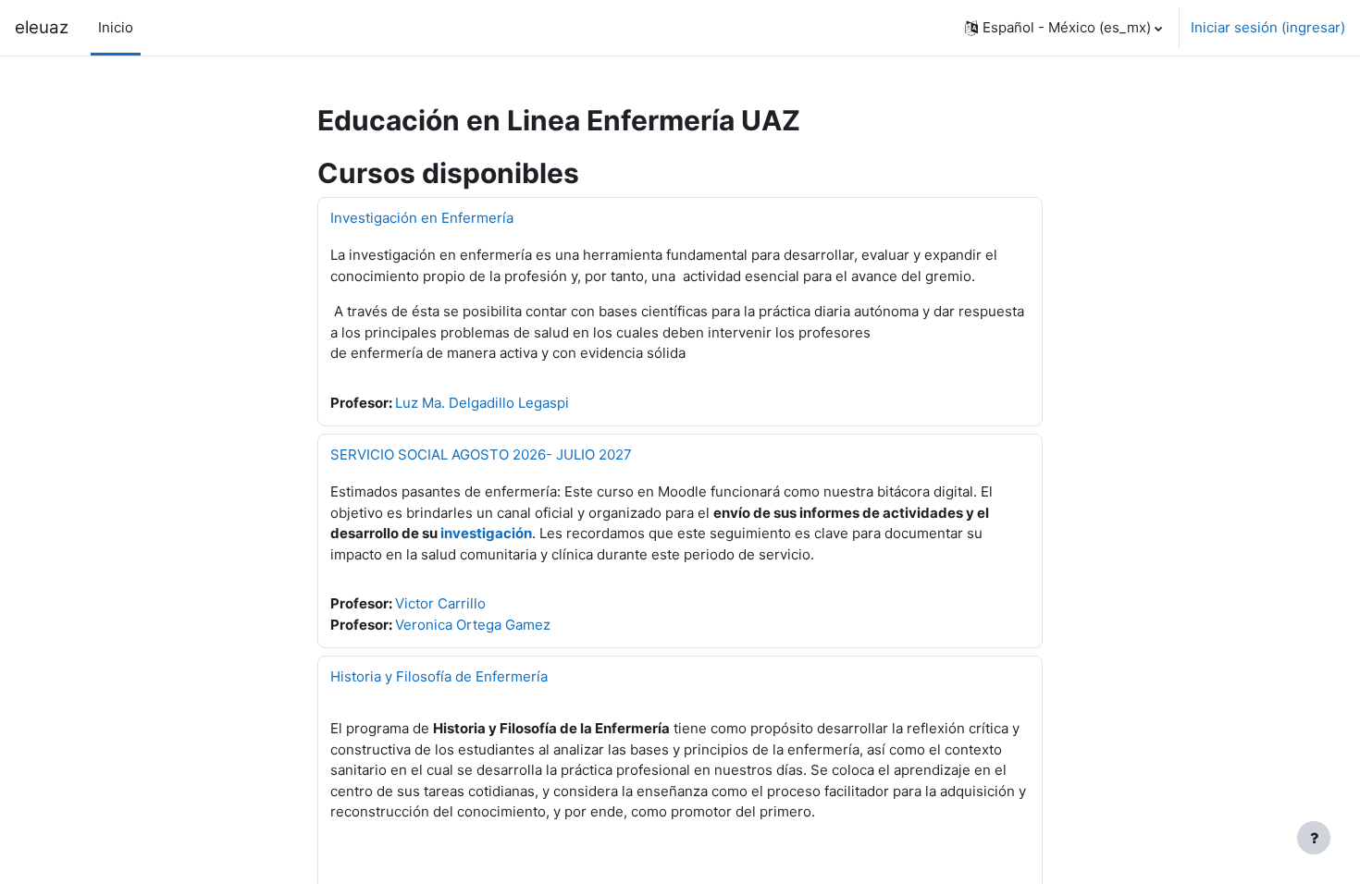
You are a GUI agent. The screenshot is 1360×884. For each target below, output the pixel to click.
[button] (1063, 27)
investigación (486, 533)
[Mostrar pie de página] (1313, 837)
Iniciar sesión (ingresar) (1268, 27)
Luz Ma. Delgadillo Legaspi (482, 402)
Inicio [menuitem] (115, 27)
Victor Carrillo (440, 603)
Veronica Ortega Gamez (472, 624)
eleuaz (41, 27)
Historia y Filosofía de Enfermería (439, 676)
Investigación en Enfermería (421, 218)
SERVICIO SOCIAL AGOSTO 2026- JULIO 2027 (481, 454)
